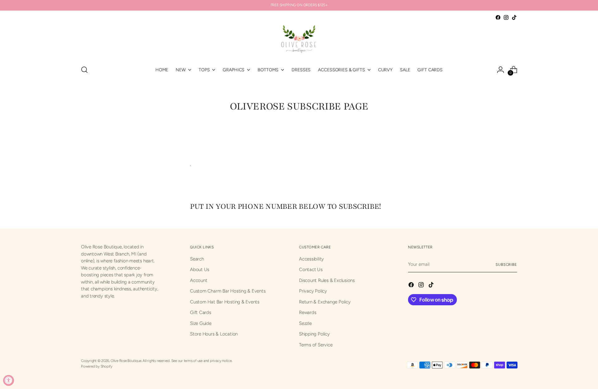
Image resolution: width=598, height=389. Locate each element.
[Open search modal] (84, 69)
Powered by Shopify (96, 366)
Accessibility (311, 259)
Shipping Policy (314, 334)
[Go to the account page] (500, 69)
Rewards (307, 312)
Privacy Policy (313, 291)
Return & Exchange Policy (325, 302)
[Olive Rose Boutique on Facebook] (498, 17)
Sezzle (305, 323)
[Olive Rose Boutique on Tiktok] (514, 17)
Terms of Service (315, 345)
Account (198, 280)
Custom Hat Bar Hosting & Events (224, 302)
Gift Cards (200, 312)
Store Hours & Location (214, 334)
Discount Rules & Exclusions (327, 280)
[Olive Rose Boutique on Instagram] (506, 17)
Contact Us (311, 269)
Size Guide (200, 323)
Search (197, 259)
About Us (199, 269)
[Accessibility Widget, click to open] (8, 380)
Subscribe (506, 264)
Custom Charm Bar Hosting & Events (228, 291)
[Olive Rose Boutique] (299, 40)
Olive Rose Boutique (126, 361)
